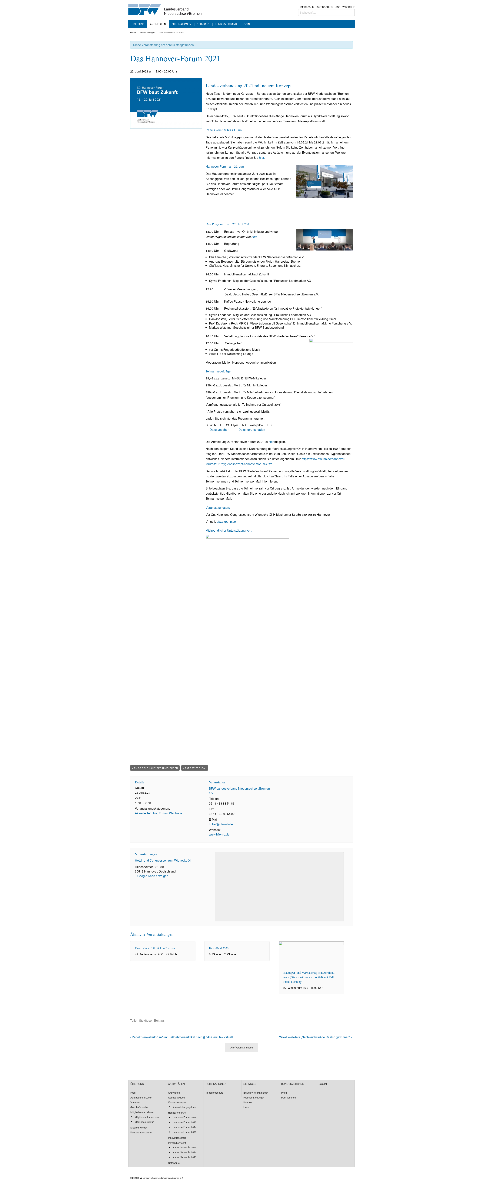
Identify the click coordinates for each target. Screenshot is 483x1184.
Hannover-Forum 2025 (184, 1122)
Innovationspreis (177, 1137)
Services (203, 24)
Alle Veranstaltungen (241, 1047)
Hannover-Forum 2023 (184, 1132)
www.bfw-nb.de (219, 834)
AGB (337, 6)
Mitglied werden (138, 1127)
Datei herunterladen (251, 429)
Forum (163, 813)
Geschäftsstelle (139, 1107)
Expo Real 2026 (218, 948)
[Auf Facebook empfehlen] (168, 1020)
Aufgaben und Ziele (141, 1097)
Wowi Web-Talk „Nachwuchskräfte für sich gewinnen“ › (315, 1037)
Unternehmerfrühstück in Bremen (155, 948)
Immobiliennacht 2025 (184, 1147)
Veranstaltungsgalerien (184, 1107)
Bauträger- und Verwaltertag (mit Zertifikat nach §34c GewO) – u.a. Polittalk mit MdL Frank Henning (309, 977)
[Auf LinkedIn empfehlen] (187, 1020)
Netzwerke (174, 1163)
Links (246, 1107)
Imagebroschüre (214, 1092)
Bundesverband (226, 24)
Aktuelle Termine (146, 813)
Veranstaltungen (147, 32)
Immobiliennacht (177, 1143)
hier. (262, 157)
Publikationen (181, 24)
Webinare (175, 813)
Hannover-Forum (177, 1112)
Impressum (307, 6)
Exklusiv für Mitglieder (255, 1092)
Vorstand (135, 1102)
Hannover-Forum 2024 (184, 1127)
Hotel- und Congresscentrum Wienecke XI (163, 860)
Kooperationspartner (141, 1132)
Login (246, 24)
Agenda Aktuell (176, 1097)
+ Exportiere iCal (194, 767)
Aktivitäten (158, 24)
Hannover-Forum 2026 (184, 1117)
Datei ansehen (219, 429)
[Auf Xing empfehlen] (181, 1020)
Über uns (138, 24)
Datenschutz (324, 6)
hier (271, 441)
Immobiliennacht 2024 (184, 1152)
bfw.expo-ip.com (227, 521)
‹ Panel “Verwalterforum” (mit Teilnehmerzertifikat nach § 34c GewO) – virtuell (181, 1037)
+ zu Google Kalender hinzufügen (155, 767)
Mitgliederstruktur (144, 1122)
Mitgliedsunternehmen (142, 1112)
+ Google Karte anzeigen (151, 876)
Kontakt (247, 1102)
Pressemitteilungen (253, 1097)
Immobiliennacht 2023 (184, 1157)
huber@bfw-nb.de (221, 824)
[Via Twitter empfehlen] (174, 1020)
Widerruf (348, 6)
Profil (133, 1092)
